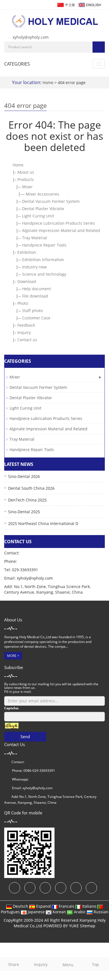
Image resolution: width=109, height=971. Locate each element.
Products (25, 179)
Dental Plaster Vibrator (43, 208)
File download (35, 296)
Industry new (34, 267)
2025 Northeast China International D (43, 523)
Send (25, 736)
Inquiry (24, 332)
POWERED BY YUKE (61, 925)
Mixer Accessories (42, 194)
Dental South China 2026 (31, 488)
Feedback (26, 325)
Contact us (27, 339)
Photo (22, 303)
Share (13, 964)
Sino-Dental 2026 (24, 476)
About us (25, 172)
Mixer (27, 186)
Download (26, 281)
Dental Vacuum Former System (51, 201)
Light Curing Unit (38, 216)
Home (47, 82)
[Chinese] (65, 4)
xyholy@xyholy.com (31, 37)
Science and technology (44, 274)
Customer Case (36, 317)
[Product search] (99, 47)
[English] (89, 4)
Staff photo (32, 310)
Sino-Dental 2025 (24, 511)
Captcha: (11, 708)
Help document (36, 288)
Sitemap (87, 925)
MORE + (13, 655)
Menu (68, 964)
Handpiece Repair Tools (44, 245)
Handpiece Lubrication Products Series (58, 223)
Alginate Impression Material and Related (61, 230)
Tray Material (34, 237)
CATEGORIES (17, 64)
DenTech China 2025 (27, 500)
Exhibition (26, 252)
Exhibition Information (43, 259)
